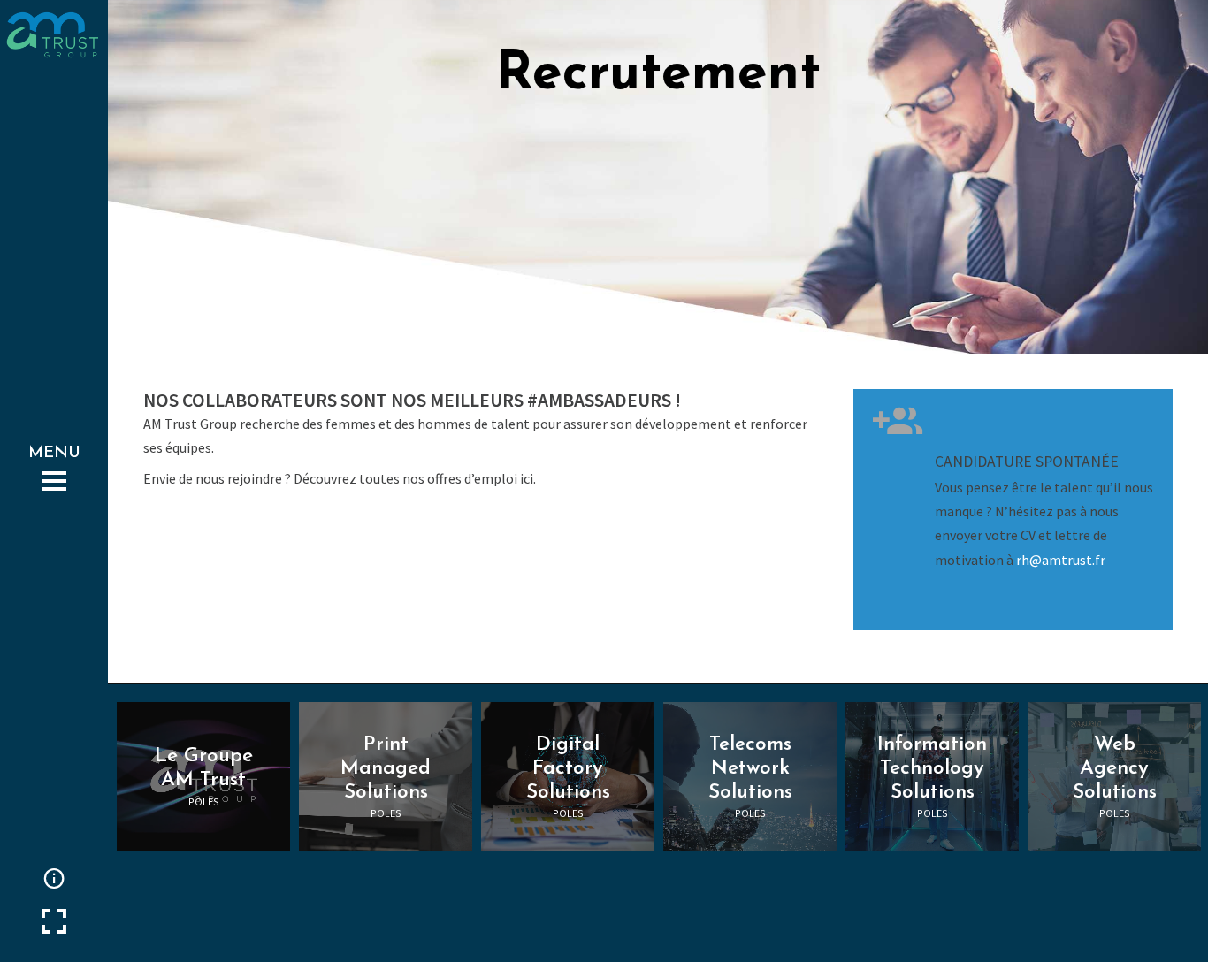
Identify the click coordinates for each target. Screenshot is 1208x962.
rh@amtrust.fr (1060, 560)
